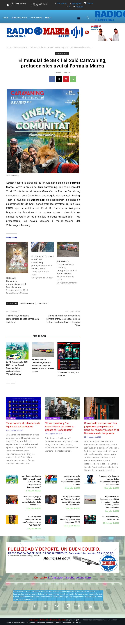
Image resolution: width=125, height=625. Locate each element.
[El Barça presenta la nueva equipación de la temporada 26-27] (51, 519)
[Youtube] (73, 6)
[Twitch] (85, 3)
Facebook (62, 3)
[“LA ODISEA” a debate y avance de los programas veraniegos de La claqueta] (90, 479)
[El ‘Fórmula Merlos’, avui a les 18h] (68, 356)
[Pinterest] (66, 79)
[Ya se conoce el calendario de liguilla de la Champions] (23, 408)
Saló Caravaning (27, 303)
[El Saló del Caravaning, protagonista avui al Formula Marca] (17, 257)
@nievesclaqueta (52, 418)
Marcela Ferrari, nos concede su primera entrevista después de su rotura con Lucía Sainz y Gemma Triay (63, 320)
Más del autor (39, 336)
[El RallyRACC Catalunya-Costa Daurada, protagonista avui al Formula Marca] (68, 249)
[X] (67, 6)
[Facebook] (55, 3)
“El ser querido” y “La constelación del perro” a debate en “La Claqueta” (59, 426)
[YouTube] (90, 606)
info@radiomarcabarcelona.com (69, 577)
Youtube (79, 6)
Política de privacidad (48, 620)
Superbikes (42, 303)
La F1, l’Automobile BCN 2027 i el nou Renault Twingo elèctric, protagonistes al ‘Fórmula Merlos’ (16, 368)
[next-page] (13, 382)
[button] (87, 17)
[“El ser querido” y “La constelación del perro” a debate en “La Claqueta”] (62, 408)
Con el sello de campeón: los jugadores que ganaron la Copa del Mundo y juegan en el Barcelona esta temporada (101, 428)
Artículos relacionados (18, 336)
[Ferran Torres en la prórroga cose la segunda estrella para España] (51, 479)
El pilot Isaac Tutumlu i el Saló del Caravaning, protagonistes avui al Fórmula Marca (42, 262)
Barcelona (11, 418)
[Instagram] (70, 3)
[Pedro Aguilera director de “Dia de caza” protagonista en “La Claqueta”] (12, 519)
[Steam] (56, 606)
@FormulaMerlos (21, 47)
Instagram (76, 3)
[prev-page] (8, 382)
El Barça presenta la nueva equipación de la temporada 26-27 (70, 519)
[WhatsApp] (73, 79)
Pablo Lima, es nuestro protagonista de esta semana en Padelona (22, 318)
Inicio (8, 47)
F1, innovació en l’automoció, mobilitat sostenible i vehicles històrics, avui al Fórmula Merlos (43, 365)
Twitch (90, 3)
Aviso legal (33, 620)
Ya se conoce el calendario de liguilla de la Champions (23, 425)
